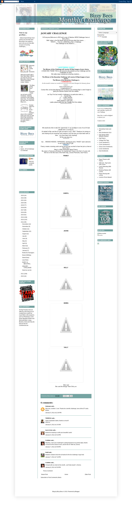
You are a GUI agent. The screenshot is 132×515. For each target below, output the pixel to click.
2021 (22, 200)
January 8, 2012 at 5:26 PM (53, 467)
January (24, 250)
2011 (22, 273)
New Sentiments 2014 (105, 132)
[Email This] (64, 396)
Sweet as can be (26, 270)
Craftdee (48, 440)
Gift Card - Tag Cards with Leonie (105, 163)
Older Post (88, 474)
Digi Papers (102, 138)
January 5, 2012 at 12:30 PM (53, 412)
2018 (22, 207)
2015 (22, 214)
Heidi (46, 452)
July (23, 236)
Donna (79, 465)
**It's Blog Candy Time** (31, 87)
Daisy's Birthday (26, 255)
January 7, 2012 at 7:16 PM (53, 457)
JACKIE (66, 231)
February (25, 248)
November (25, 226)
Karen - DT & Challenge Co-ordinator (27, 149)
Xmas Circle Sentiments (105, 146)
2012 (22, 222)
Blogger (77, 491)
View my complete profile (31, 163)
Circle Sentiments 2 (104, 144)
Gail (22, 147)
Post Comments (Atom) (54, 477)
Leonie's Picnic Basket (105, 177)
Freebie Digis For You (31, 106)
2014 (22, 217)
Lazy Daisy (25, 260)
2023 (22, 195)
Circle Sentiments (104, 148)
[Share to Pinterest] (72, 396)
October (24, 229)
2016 (22, 212)
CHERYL (66, 193)
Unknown (48, 406)
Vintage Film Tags (104, 140)
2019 (22, 205)
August (24, 233)
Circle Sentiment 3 (104, 142)
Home (66, 474)
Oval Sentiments (103, 151)
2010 (22, 276)
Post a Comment (48, 471)
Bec (32, 158)
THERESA (48, 418)
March (24, 246)
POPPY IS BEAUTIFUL (26, 263)
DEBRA (66, 303)
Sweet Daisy (25, 257)
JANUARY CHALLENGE (54, 33)
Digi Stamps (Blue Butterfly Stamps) (104, 135)
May (23, 241)
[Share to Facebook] (70, 396)
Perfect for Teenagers (28, 252)
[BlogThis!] (66, 396)
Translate (104, 37)
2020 (22, 203)
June (23, 238)
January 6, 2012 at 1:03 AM (53, 424)
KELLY (66, 267)
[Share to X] (68, 396)
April (23, 243)
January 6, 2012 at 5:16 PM (53, 435)
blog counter (100, 235)
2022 (22, 198)
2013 (22, 219)
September (25, 231)
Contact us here (101, 120)
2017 (22, 210)
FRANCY (66, 155)
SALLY (66, 347)
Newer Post (44, 474)
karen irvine (48, 430)
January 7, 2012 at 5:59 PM (53, 447)
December (25, 224)
